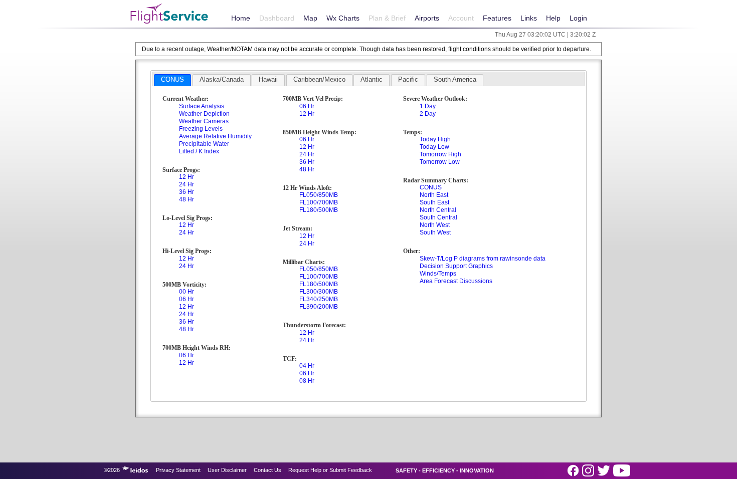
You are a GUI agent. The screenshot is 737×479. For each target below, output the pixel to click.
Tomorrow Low (440, 161)
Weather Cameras (204, 121)
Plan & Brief (387, 18)
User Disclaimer (227, 470)
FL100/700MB (318, 202)
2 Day (428, 113)
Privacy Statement (178, 470)
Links (528, 18)
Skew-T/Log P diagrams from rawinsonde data (482, 258)
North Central (438, 209)
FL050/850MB (318, 194)
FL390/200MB (318, 306)
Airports (427, 18)
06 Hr (186, 299)
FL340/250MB (318, 299)
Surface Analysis (201, 106)
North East (434, 194)
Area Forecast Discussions (456, 281)
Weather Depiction (204, 113)
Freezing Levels (201, 128)
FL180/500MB (318, 209)
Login (578, 18)
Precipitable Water (204, 143)
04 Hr (306, 365)
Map (310, 18)
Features (497, 18)
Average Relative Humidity (215, 136)
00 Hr (186, 291)
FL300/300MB (318, 291)
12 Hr (186, 176)
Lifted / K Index (199, 151)
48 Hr (186, 199)
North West (435, 224)
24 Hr (186, 184)
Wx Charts (342, 18)
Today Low (434, 146)
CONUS (431, 187)
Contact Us (267, 470)
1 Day (428, 106)
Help (553, 18)
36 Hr (186, 191)
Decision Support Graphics (456, 266)
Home (240, 18)
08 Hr (306, 380)
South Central (438, 217)
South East (434, 202)
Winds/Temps (438, 273)
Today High (435, 139)
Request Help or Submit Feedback (330, 470)
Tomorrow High (440, 154)
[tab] (172, 80)
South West (435, 232)
